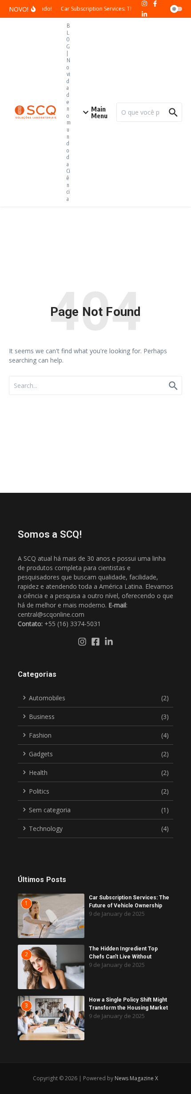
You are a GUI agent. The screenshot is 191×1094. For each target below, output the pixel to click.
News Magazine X (136, 1078)
